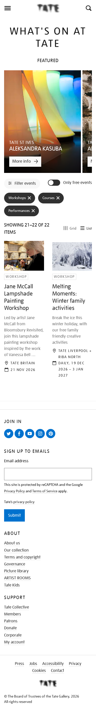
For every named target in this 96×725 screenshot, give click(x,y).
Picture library (16, 571)
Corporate (13, 635)
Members (12, 614)
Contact (57, 670)
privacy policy (24, 501)
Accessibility (53, 663)
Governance (14, 564)
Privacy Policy (14, 491)
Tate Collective (16, 607)
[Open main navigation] (18, 8)
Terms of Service (44, 491)
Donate (10, 628)
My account (14, 642)
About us (12, 543)
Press (19, 663)
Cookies (39, 670)
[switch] (54, 182)
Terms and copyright (22, 557)
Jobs (33, 663)
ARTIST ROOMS (17, 578)
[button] (88, 8)
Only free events (77, 182)
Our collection (16, 550)
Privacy (75, 663)
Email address (16, 461)
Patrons (10, 621)
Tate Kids (12, 585)
